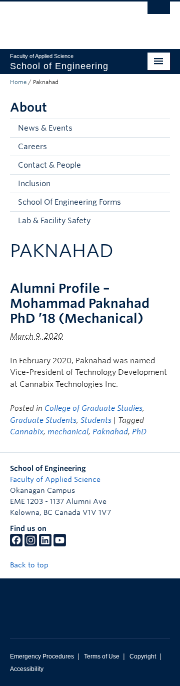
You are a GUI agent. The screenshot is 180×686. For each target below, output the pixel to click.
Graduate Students (43, 420)
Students (96, 420)
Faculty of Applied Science (55, 479)
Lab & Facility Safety (54, 220)
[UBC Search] (159, 13)
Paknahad (110, 431)
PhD (139, 431)
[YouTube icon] (60, 544)
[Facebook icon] (16, 544)
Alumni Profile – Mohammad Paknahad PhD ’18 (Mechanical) (80, 303)
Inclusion (34, 183)
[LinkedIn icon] (45, 544)
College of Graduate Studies (93, 408)
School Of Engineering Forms (69, 202)
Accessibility (27, 668)
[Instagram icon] (30, 544)
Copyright (143, 656)
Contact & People (49, 165)
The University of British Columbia (66, 21)
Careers (32, 146)
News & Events (45, 128)
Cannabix (27, 431)
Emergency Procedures (42, 656)
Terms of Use (102, 656)
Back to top (30, 565)
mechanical (68, 431)
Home (18, 82)
